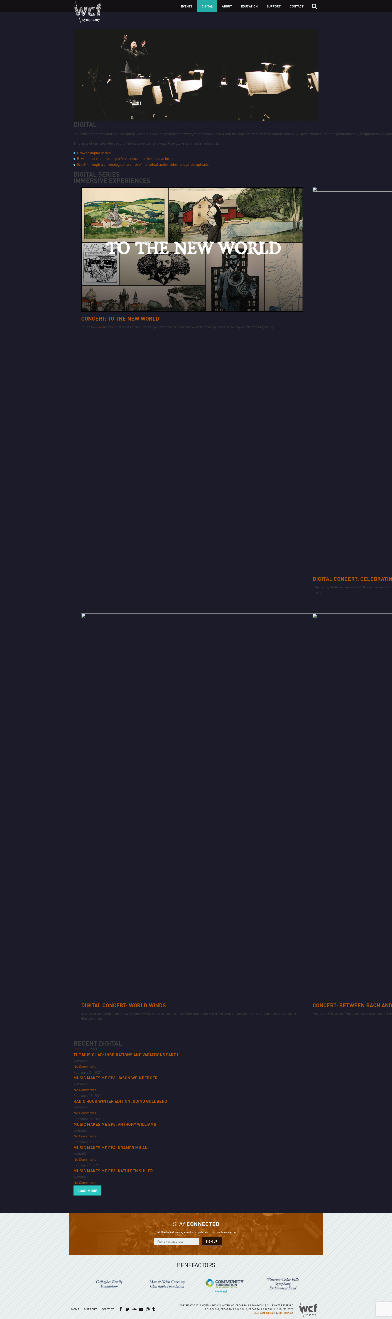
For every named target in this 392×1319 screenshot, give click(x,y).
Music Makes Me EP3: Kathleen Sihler (113, 1170)
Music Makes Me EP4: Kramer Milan (111, 1147)
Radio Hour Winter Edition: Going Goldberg (120, 1101)
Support (274, 6)
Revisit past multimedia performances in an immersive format (126, 158)
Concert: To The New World (120, 318)
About (227, 6)
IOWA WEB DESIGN (264, 1313)
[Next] (316, 1284)
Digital (207, 6)
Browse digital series (94, 152)
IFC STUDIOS (286, 1313)
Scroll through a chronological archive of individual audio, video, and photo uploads (143, 164)
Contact (297, 6)
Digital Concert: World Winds (123, 1005)
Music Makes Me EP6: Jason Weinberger (116, 1078)
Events (186, 6)
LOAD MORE (87, 1190)
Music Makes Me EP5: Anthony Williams (115, 1124)
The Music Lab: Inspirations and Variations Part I (126, 1054)
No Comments (85, 1066)
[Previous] (76, 1284)
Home (75, 1309)
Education (249, 6)
